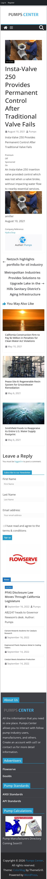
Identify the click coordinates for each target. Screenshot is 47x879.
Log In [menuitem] (3, 3)
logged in (19, 461)
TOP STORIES (9, 62)
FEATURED (9, 587)
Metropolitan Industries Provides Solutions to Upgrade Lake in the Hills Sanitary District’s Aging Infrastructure (22, 283)
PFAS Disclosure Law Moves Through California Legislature (22, 596)
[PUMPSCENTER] (19, 707)
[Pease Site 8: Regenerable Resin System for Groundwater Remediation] (23, 357)
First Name (9, 479)
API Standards (12, 801)
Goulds (7, 776)
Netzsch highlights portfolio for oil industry (25, 262)
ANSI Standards (13, 794)
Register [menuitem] (11, 3)
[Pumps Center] (5, 27)
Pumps (32, 131)
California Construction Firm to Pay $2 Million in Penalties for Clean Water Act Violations (22, 338)
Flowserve (9, 769)
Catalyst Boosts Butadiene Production (20, 659)
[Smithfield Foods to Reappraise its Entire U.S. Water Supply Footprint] (23, 404)
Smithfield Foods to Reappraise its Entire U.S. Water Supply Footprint (22, 431)
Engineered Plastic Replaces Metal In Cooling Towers (23, 646)
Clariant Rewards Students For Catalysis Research (21, 632)
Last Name (9, 494)
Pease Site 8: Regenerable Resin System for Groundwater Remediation (22, 384)
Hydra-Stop (10, 232)
